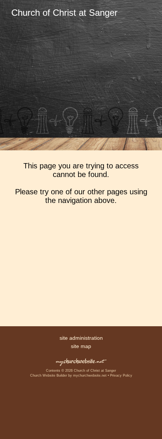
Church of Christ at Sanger (64, 13)
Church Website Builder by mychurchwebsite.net (68, 375)
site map (81, 346)
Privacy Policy (121, 375)
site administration (81, 338)
